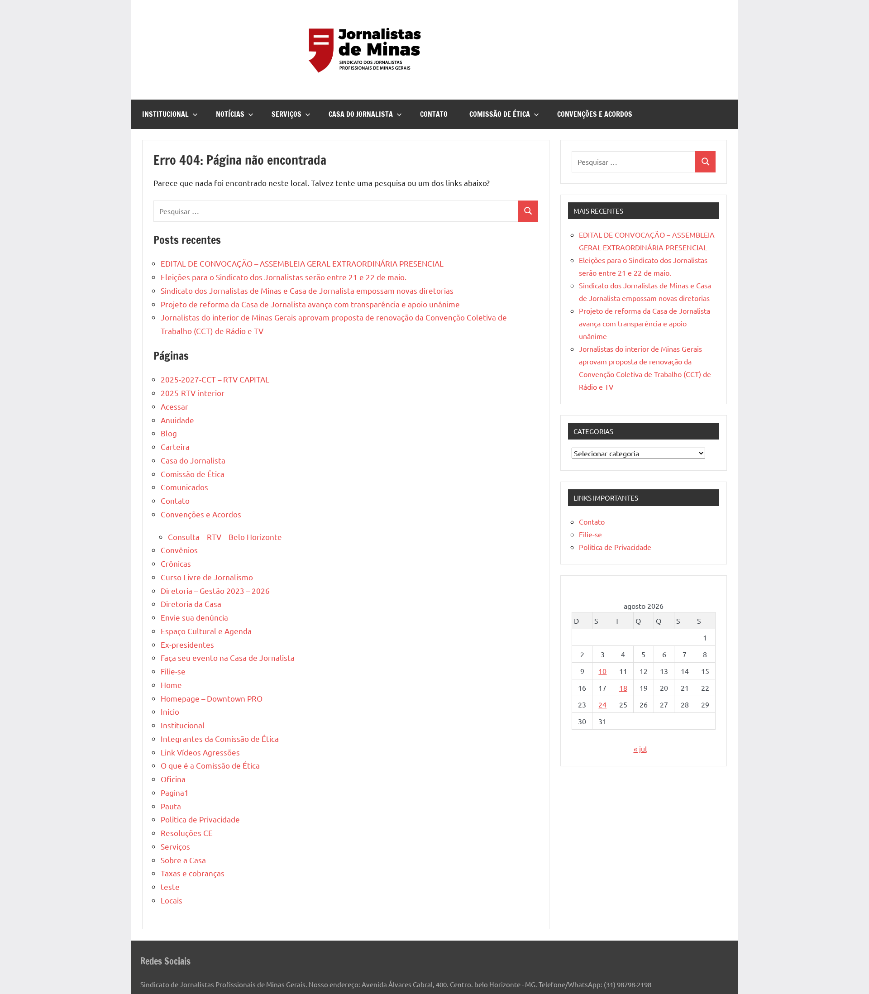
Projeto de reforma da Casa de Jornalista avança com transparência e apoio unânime (310, 304)
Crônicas (176, 563)
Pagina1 (175, 792)
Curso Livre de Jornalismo (207, 577)
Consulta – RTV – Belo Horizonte (225, 536)
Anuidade (177, 420)
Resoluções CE (187, 832)
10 (602, 670)
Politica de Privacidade (200, 819)
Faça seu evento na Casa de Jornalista (228, 657)
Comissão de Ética (499, 114)
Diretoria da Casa (191, 603)
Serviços (286, 114)
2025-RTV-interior (192, 392)
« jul (640, 748)
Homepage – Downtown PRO (212, 698)
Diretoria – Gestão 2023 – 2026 (215, 590)
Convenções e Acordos (594, 114)
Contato (434, 114)
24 (602, 704)
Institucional (165, 114)
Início (170, 711)
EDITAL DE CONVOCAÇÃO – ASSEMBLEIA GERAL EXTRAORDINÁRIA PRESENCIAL (302, 263)
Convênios (179, 549)
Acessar (174, 406)
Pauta (171, 806)
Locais (171, 900)
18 (623, 687)
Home (171, 684)
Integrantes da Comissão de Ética (220, 738)
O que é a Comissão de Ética (210, 765)
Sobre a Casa (183, 860)
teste (170, 886)
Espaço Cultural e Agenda (206, 631)
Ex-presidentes (187, 644)
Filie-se (173, 671)
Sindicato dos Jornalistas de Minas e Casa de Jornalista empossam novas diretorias (307, 290)
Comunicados (184, 487)
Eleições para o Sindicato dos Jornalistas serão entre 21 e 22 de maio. (283, 277)
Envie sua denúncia (194, 617)
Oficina (173, 779)
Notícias (230, 114)
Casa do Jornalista (361, 114)
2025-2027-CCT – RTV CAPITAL (215, 379)
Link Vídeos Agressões (200, 752)
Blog (169, 433)
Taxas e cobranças (192, 873)
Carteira (175, 446)
